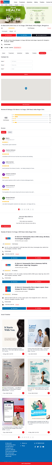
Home (15, 2)
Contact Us (49, 2)
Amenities (29, 2)
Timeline (42, 2)
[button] (26, 88)
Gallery (36, 2)
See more (6, 351)
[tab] (3, 53)
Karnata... (11, 5)
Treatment (22, 2)
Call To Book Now (26, 463)
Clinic (2, 5)
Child (6, 5)
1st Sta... (22, 5)
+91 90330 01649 (40, 443)
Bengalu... (17, 5)
